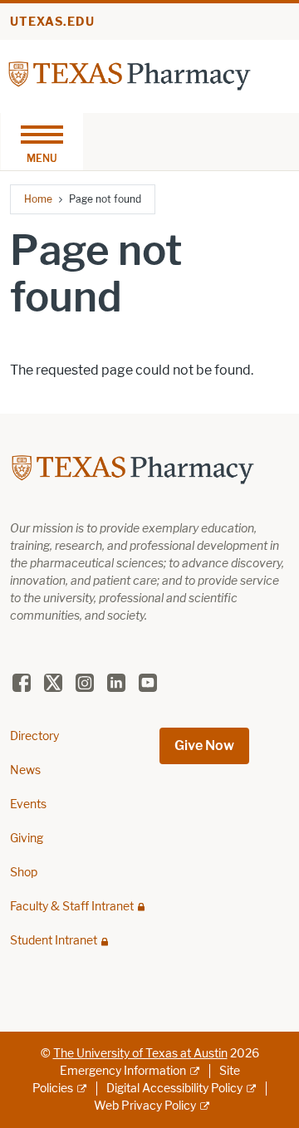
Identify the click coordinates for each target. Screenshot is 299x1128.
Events (28, 804)
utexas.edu (52, 22)
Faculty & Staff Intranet (72, 907)
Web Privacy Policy (145, 1106)
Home (38, 199)
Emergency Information (123, 1071)
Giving (26, 838)
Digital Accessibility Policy (174, 1088)
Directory (34, 736)
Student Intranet (53, 941)
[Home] (129, 75)
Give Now (204, 745)
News (25, 770)
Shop (23, 873)
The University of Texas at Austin (140, 1054)
